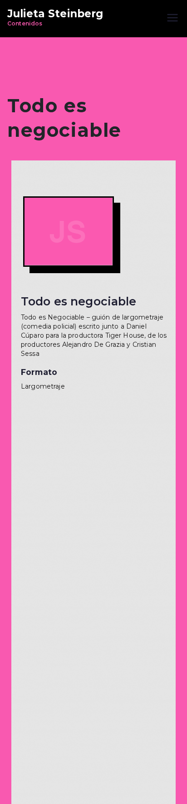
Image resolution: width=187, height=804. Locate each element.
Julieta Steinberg (55, 13)
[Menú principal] (172, 18)
